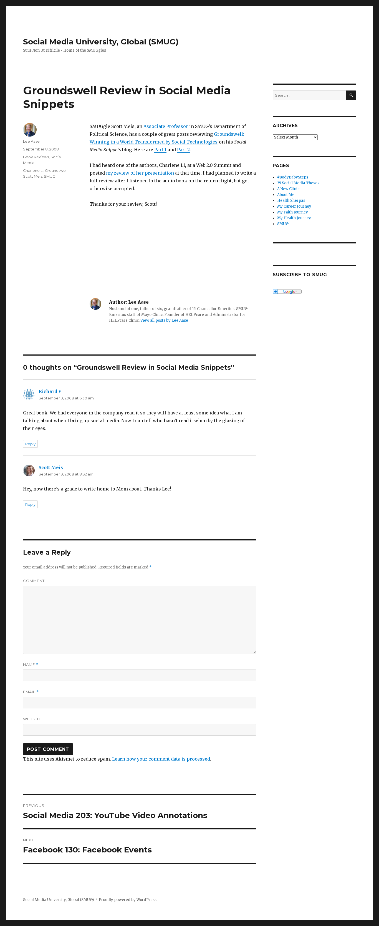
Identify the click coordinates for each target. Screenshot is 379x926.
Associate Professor (165, 126)
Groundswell (56, 170)
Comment (34, 580)
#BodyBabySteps (292, 177)
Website (32, 719)
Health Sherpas (291, 200)
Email (31, 692)
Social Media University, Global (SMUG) (100, 41)
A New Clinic (288, 189)
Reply (30, 444)
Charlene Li (33, 170)
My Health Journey (294, 218)
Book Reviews (36, 157)
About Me (285, 194)
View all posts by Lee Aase (164, 320)
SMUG (49, 176)
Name (31, 664)
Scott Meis (32, 176)
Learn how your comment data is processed (161, 759)
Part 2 (183, 149)
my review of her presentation (140, 173)
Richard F (50, 391)
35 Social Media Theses (298, 183)
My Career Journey (294, 206)
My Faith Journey (292, 212)
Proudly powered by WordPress (127, 899)
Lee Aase (31, 141)
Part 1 (160, 149)
